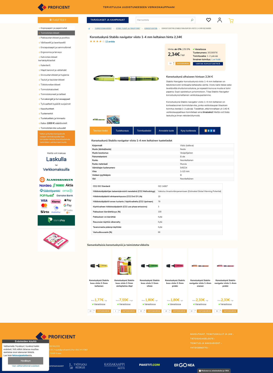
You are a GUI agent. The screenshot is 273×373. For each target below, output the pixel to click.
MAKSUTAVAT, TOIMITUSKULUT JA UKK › (212, 334)
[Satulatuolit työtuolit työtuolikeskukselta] (78, 366)
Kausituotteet (47, 108)
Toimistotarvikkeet (49, 33)
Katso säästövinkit (54, 123)
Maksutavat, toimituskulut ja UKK (215, 371)
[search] (192, 19)
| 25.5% (182, 49)
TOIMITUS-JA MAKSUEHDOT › (206, 343)
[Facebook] (214, 130)
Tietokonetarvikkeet (50, 84)
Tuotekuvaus (122, 130)
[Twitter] (211, 130)
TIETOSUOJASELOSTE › (202, 339)
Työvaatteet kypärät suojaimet (55, 103)
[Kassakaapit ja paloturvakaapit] (114, 366)
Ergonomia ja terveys (51, 52)
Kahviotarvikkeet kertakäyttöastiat (47, 59)
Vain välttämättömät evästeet (25, 365)
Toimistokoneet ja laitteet (53, 94)
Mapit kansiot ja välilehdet (53, 70)
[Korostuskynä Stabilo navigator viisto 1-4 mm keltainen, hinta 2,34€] (126, 78)
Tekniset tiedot (100, 130)
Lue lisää (215, 59)
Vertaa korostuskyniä (208, 64)
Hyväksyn (26, 360)
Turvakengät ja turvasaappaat (55, 99)
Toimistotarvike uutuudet (53, 128)
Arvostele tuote (166, 130)
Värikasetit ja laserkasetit (52, 42)
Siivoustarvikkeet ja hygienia (54, 75)
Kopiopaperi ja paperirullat (53, 28)
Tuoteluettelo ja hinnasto (53, 118)
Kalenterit (45, 65)
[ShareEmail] (206, 130)
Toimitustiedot (144, 130)
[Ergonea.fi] (184, 365)
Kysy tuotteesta (188, 130)
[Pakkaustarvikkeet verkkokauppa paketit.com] (149, 365)
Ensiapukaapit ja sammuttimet (55, 47)
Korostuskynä (150, 28)
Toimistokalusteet (49, 89)
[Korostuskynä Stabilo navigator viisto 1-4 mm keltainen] (99, 119)
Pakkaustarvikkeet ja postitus (55, 37)
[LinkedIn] (208, 130)
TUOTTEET (58, 20)
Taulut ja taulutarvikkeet (52, 79)
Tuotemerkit (47, 113)
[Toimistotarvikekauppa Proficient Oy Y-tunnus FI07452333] (55, 338)
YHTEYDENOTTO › (199, 348)
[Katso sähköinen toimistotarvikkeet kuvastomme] (56, 240)
